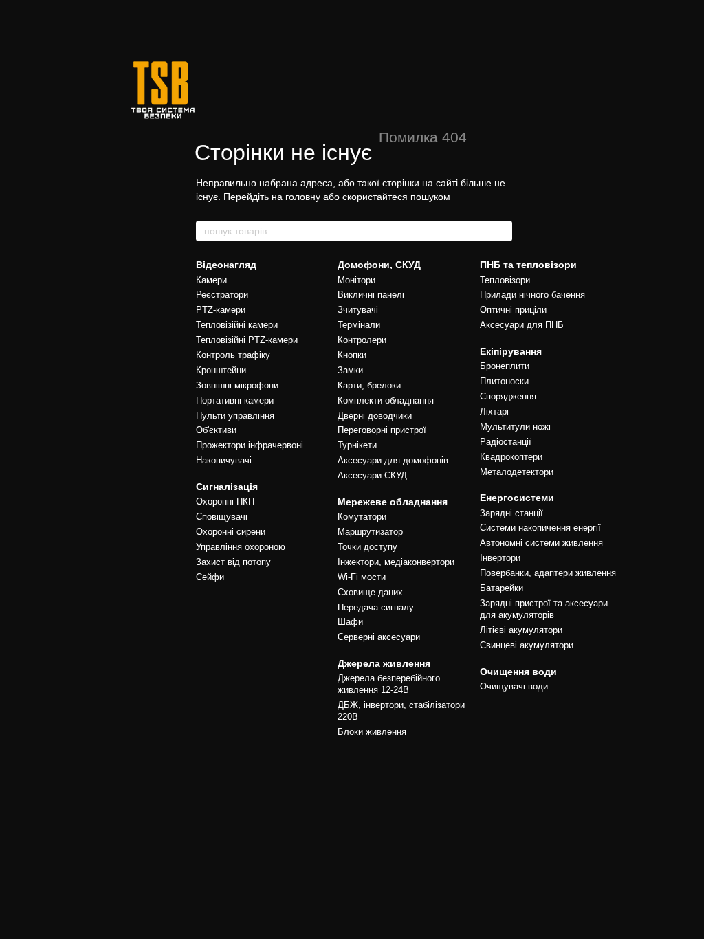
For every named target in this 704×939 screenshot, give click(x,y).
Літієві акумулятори (521, 630)
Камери (211, 280)
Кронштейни (221, 370)
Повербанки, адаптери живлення (548, 573)
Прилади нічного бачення (532, 294)
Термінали (359, 325)
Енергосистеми (517, 497)
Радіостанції (505, 442)
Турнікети (357, 445)
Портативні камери (235, 400)
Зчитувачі (358, 310)
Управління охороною (240, 547)
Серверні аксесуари (379, 637)
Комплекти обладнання (386, 400)
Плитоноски (504, 381)
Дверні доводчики (375, 415)
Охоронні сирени (230, 532)
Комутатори (362, 516)
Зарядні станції (511, 513)
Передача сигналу (376, 607)
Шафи (350, 622)
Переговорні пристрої (382, 430)
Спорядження (508, 396)
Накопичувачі (224, 460)
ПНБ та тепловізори (528, 264)
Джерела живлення (384, 663)
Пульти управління (235, 415)
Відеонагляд (226, 264)
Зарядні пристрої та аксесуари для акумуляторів (544, 609)
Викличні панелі (371, 294)
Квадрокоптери (511, 457)
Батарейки (501, 588)
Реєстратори (222, 294)
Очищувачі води (514, 686)
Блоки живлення (372, 732)
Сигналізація (227, 486)
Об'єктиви (216, 430)
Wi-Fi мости (362, 577)
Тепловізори (505, 280)
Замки (350, 370)
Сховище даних (370, 592)
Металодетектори (516, 472)
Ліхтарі (494, 411)
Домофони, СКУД (379, 264)
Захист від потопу (233, 562)
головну (302, 196)
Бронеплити (504, 366)
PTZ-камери (220, 310)
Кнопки (352, 355)
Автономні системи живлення (541, 543)
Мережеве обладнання (393, 501)
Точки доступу (367, 547)
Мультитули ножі (515, 426)
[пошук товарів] (501, 231)
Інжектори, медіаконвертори (396, 562)
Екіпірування (511, 351)
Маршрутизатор (370, 532)
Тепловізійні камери (237, 325)
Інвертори (500, 558)
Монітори (356, 280)
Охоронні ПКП (225, 501)
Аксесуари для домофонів (393, 460)
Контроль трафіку (233, 355)
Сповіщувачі (222, 516)
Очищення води (518, 671)
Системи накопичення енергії (540, 527)
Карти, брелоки (369, 385)
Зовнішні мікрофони (237, 385)
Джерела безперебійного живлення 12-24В (389, 684)
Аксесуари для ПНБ (522, 325)
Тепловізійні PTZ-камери (247, 340)
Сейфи (210, 577)
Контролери (362, 340)
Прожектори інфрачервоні (249, 445)
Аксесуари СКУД (372, 475)
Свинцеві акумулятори (526, 645)
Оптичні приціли (513, 310)
